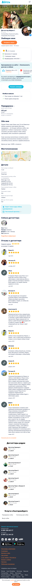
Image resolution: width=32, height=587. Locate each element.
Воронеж (26, 571)
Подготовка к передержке (8, 549)
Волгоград (19, 571)
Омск (22, 575)
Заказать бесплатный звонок (9, 526)
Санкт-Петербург (11, 571)
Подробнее (8, 71)
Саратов (18, 576)
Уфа (23, 576)
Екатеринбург (4, 573)
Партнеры (4, 562)
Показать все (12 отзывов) (8, 438)
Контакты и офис (5, 553)
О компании (4, 551)
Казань (12, 573)
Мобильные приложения (8, 564)
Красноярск (18, 573)
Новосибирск (15, 575)
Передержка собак (7, 515)
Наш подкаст (4, 555)
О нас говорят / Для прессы (8, 557)
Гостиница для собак (22, 515)
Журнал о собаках (6, 559)
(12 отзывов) (11, 51)
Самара (13, 576)
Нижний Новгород (6, 575)
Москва (3, 571)
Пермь (26, 575)
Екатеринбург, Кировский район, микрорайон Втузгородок (9, 34)
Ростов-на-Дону (5, 576)
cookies (12, 580)
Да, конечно (16, 584)
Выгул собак (5, 518)
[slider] (15, 244)
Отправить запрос (9, 42)
